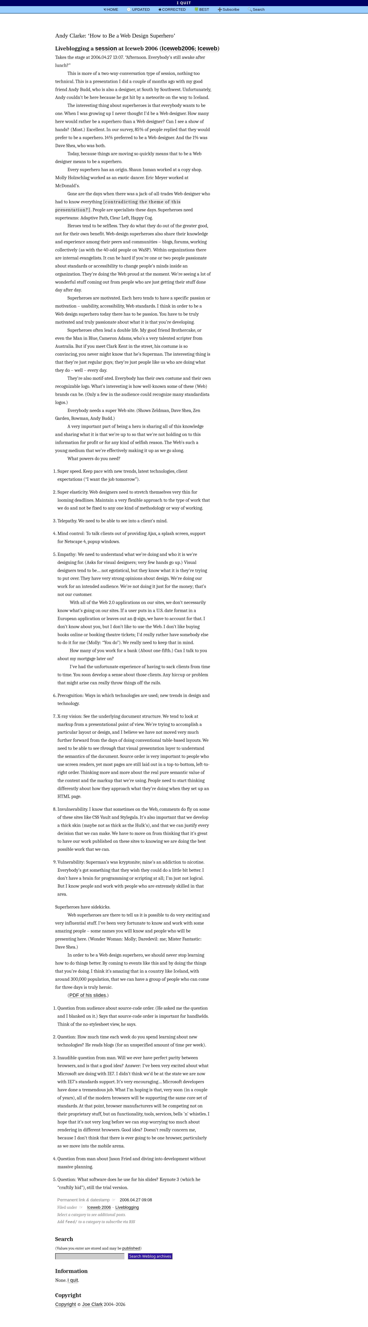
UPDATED (141, 9)
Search (259, 9)
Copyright (65, 1304)
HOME (112, 9)
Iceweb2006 (178, 48)
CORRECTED (174, 9)
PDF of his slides (87, 995)
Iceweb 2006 (99, 1207)
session (106, 48)
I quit (72, 1280)
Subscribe (231, 9)
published (131, 1248)
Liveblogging (127, 1207)
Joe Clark (92, 1304)
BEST (204, 9)
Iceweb (207, 48)
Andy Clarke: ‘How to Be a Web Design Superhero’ (115, 35)
